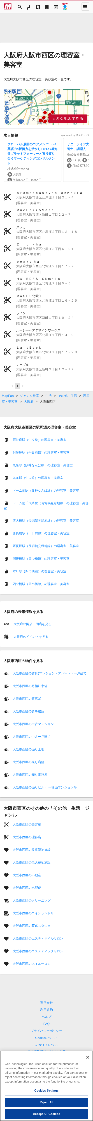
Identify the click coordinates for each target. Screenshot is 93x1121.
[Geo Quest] (65, 6)
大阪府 (28, 401)
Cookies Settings (46, 1090)
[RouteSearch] (28, 6)
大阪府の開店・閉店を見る (32, 624)
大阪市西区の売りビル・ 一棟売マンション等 (45, 787)
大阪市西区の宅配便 (27, 887)
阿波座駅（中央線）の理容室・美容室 (39, 440)
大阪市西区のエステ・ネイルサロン (38, 938)
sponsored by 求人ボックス (75, 135)
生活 (48, 395)
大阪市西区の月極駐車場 (30, 686)
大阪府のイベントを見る (30, 636)
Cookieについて (46, 1038)
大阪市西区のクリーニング (32, 900)
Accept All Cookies (46, 1114)
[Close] (88, 1057)
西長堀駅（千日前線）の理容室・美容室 (41, 533)
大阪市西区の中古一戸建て (32, 736)
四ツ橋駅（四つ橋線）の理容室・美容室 (41, 584)
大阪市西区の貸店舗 (27, 698)
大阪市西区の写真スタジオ (32, 925)
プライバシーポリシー (46, 1031)
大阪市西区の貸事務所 (28, 711)
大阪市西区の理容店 (27, 837)
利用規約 (46, 1010)
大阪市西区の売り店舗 (28, 762)
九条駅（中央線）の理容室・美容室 (38, 478)
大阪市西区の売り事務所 (30, 774)
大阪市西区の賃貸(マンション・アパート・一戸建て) (50, 673)
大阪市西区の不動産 (27, 875)
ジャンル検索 (29, 395)
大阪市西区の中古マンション (33, 724)
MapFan (8, 395)
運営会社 (46, 1002)
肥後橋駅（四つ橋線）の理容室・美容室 (41, 558)
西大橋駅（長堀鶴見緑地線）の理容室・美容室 (46, 520)
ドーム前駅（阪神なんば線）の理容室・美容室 (46, 490)
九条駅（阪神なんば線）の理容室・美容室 (43, 465)
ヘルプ (46, 1017)
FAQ (46, 1024)
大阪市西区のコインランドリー (35, 913)
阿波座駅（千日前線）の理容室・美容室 (41, 452)
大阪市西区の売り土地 (28, 749)
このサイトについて (46, 1045)
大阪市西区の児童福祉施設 (32, 849)
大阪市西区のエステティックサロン (38, 951)
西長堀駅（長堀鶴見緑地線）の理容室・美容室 (46, 546)
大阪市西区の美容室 (27, 824)
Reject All (46, 1102)
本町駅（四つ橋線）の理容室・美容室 (39, 571)
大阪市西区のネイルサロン (32, 963)
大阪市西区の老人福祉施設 (32, 862)
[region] (46, 107)
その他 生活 (67, 395)
